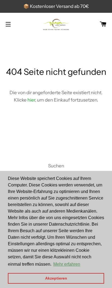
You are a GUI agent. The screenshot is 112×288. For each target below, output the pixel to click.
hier (31, 100)
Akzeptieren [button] (56, 278)
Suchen (56, 165)
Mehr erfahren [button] (66, 264)
